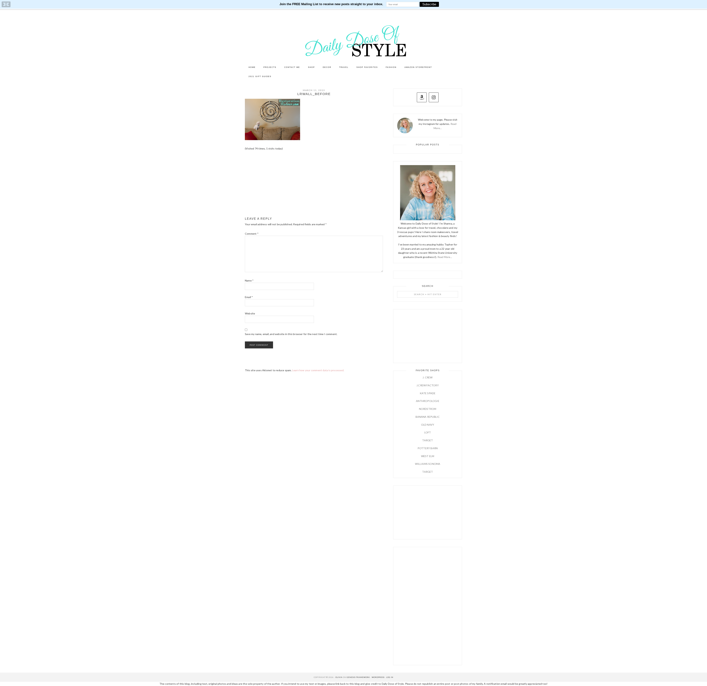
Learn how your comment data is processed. (318, 370)
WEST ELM (427, 456)
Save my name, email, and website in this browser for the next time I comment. (291, 334)
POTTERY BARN (428, 448)
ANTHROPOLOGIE (427, 400)
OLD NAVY (427, 424)
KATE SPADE (428, 393)
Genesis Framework (358, 677)
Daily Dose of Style (353, 40)
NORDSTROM (427, 408)
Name (249, 280)
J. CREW (427, 377)
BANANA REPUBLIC (428, 416)
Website (250, 313)
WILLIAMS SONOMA (427, 463)
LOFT (427, 432)
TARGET (427, 440)
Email (249, 297)
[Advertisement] (314, 184)
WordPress (378, 677)
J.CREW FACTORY (427, 385)
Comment (251, 233)
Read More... (444, 257)
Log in (389, 677)
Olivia (338, 677)
